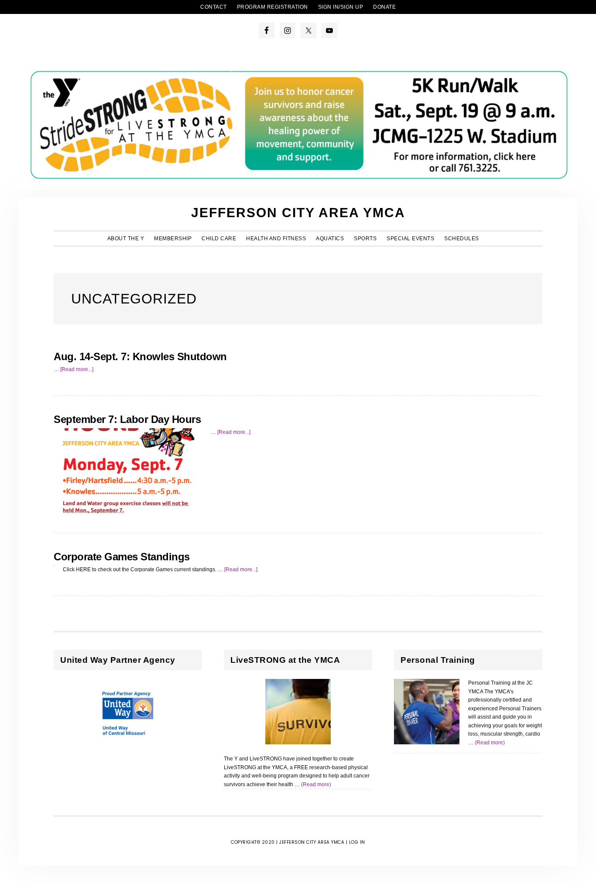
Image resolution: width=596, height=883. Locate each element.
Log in (357, 842)
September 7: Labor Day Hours (127, 419)
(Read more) (316, 784)
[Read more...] (76, 369)
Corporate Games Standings (122, 557)
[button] (489, 236)
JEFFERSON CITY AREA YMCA (298, 212)
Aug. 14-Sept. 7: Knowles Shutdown (140, 356)
